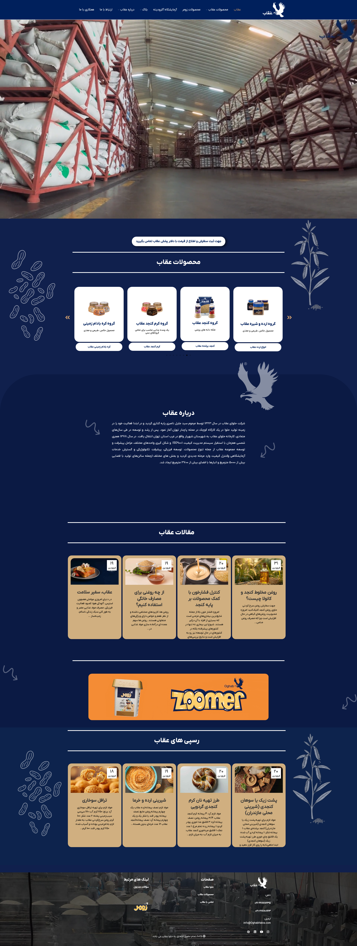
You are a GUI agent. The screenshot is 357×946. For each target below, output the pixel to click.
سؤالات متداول (141, 887)
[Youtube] (261, 931)
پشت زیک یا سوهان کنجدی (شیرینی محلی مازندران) (259, 806)
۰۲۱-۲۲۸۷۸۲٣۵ (263, 903)
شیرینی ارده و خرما (149, 800)
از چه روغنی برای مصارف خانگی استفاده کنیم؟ (149, 598)
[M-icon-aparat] (248, 931)
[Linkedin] (255, 931)
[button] (67, 317)
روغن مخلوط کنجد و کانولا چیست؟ (259, 595)
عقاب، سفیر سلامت (94, 592)
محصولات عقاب (206, 894)
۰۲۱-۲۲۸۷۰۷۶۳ (263, 911)
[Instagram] (268, 931)
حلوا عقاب (209, 887)
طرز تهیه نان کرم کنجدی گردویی (204, 803)
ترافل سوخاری (94, 800)
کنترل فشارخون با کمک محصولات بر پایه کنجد (204, 598)
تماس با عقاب (207, 902)
